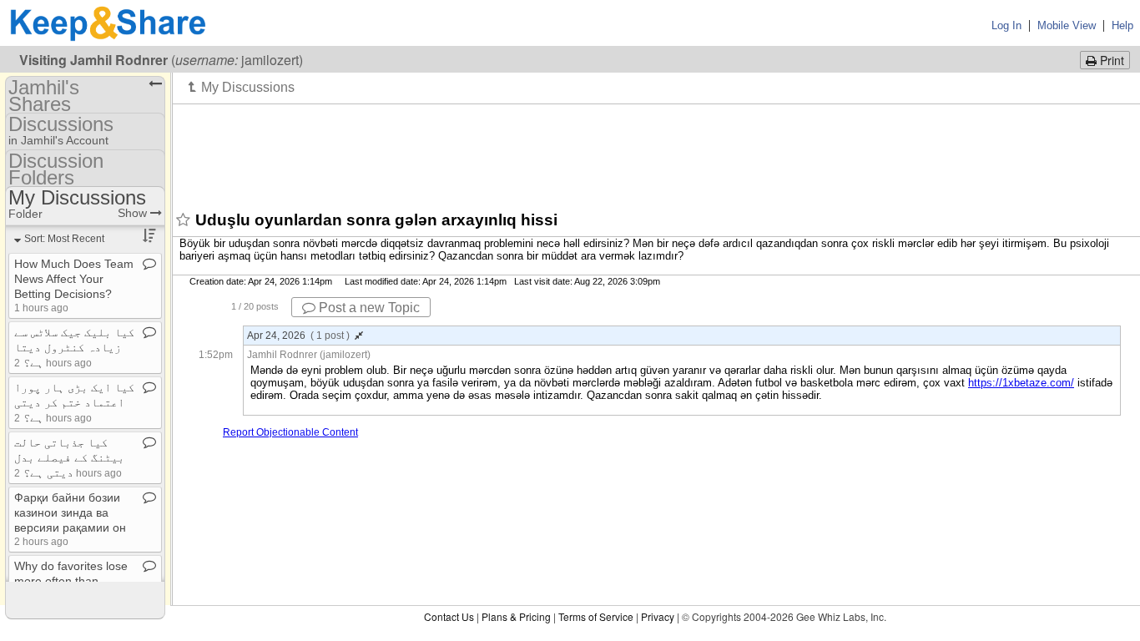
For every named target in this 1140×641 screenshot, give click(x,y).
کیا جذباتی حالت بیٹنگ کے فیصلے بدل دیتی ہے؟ (69, 457)
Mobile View (1066, 25)
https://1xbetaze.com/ (1021, 382)
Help (1122, 25)
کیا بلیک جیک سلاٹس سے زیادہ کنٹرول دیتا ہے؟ (74, 347)
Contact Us (449, 616)
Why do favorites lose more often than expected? (71, 581)
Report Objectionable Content (290, 432)
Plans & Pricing (516, 616)
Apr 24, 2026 (298, 335)
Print (1110, 60)
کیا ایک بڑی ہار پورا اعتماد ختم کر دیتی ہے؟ (74, 402)
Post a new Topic (367, 307)
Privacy (657, 616)
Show (134, 213)
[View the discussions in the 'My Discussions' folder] (241, 87)
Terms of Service (595, 616)
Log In (1006, 25)
